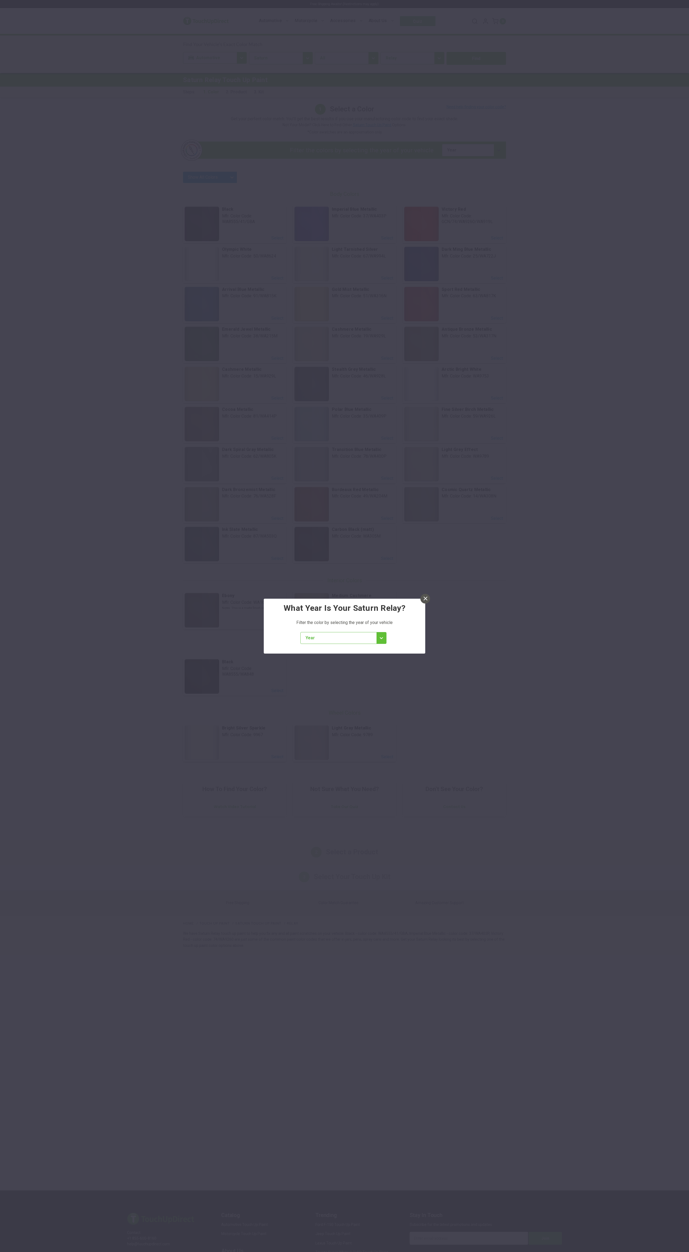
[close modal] (425, 599)
